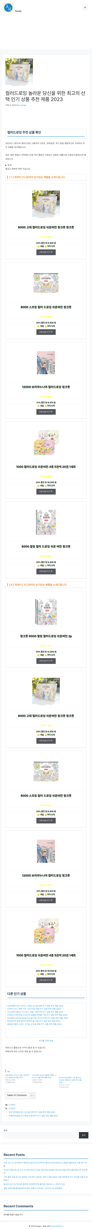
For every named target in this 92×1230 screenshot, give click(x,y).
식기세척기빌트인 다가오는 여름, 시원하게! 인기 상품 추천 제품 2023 (35, 1012)
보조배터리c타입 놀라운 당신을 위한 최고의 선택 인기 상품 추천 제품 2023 (37, 1018)
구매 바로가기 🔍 (46, 252)
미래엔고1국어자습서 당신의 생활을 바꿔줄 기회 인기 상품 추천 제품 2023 (37, 1015)
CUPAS (12, 1105)
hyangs (18, 11)
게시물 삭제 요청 (46, 1040)
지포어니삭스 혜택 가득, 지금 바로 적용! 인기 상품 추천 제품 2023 (34, 1009)
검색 (5, 1130)
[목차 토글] (30, 1095)
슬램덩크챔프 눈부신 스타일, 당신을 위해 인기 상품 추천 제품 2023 (34, 1024)
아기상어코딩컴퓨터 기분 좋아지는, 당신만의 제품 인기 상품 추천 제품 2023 (70, 1080)
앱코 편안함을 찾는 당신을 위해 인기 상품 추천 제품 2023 (32, 1112)
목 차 (10, 165)
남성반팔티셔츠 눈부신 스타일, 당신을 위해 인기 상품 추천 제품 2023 (35, 1006)
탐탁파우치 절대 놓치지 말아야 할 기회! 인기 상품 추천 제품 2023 (33, 1021)
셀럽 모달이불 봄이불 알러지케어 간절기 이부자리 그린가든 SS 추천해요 (33, 1188)
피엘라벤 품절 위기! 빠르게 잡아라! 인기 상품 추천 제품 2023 (33, 1116)
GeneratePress (57, 1226)
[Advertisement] (46, 33)
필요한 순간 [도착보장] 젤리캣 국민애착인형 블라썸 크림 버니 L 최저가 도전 (34, 1184)
